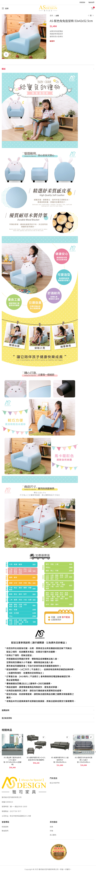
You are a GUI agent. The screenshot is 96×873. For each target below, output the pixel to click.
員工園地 (53, 835)
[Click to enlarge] (6, 54)
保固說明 (5, 827)
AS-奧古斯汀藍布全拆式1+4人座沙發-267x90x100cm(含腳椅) (12, 761)
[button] (20, 737)
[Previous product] (88, 15)
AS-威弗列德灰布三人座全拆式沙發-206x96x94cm (60, 759)
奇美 (51, 827)
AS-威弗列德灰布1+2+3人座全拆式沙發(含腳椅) (36, 758)
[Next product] (93, 15)
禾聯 (51, 831)
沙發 (57, 15)
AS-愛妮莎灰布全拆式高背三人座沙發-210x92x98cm (83, 759)
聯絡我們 (5, 831)
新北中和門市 (55, 783)
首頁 (51, 15)
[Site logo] (48, 8)
